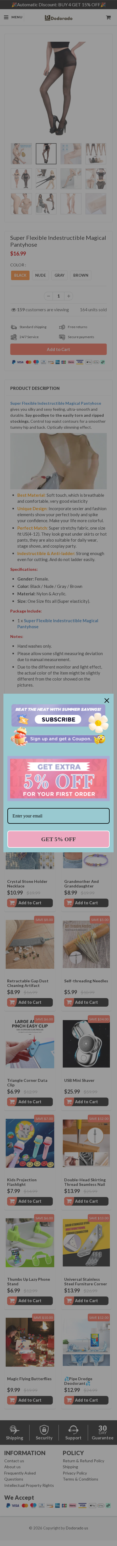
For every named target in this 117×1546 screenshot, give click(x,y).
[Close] (107, 700)
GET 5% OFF (58, 839)
